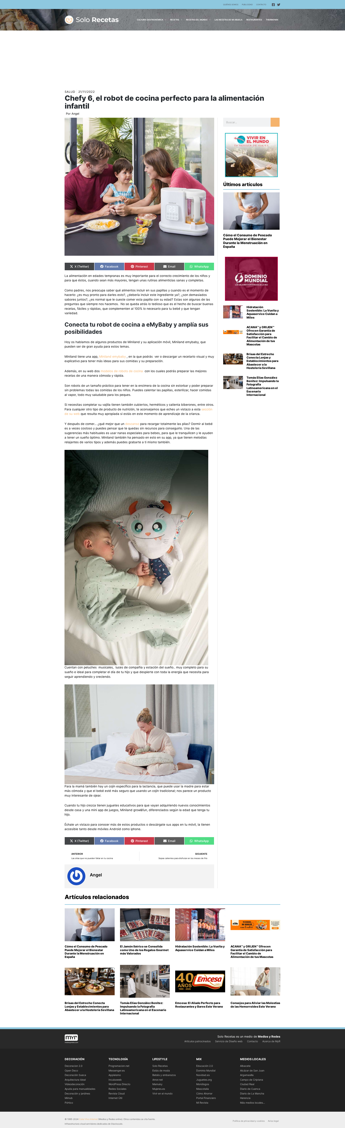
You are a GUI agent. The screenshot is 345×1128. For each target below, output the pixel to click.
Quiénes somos (230, 4)
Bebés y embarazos (164, 1074)
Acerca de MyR (271, 1041)
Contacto (261, 4)
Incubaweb (115, 1079)
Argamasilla (247, 1074)
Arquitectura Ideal (75, 1079)
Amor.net (157, 1079)
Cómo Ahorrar (204, 1093)
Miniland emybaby (112, 356)
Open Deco (71, 1070)
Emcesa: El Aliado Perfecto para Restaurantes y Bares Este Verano (199, 1004)
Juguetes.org (204, 1079)
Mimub (69, 1097)
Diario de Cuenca (250, 1088)
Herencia (245, 1097)
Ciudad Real (247, 1084)
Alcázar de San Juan (252, 1070)
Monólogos (202, 1084)
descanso (132, 424)
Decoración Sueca (75, 1074)
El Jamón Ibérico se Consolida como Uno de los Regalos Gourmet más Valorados (144, 950)
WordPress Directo (119, 1084)
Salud (70, 91)
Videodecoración (74, 1084)
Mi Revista (202, 1102)
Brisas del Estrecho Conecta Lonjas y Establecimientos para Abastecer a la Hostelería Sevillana (262, 361)
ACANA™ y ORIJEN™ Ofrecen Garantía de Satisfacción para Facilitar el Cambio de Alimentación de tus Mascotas (262, 335)
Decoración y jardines (77, 1093)
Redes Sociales (117, 1088)
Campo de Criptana (251, 1079)
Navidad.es (203, 1074)
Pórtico (69, 1102)
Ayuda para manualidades (80, 1088)
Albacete (245, 1065)
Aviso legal (273, 1121)
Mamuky (157, 1084)
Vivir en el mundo (162, 1093)
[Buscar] (275, 122)
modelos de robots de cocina (122, 371)
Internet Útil (115, 1097)
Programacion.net (119, 1065)
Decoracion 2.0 (73, 1065)
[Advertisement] (172, 57)
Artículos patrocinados (197, 1041)
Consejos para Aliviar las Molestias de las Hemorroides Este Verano (255, 1004)
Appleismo (115, 1074)
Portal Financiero (206, 1097)
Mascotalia (202, 1088)
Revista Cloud (117, 1093)
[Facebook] (273, 4)
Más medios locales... (252, 1102)
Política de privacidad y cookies (249, 1121)
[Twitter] (278, 4)
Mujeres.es (158, 1088)
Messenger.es (117, 1070)
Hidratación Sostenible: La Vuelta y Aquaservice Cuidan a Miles (263, 312)
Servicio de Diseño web (229, 1041)
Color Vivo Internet (88, 1119)
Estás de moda (161, 1070)
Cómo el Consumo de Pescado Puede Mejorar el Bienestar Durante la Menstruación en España (247, 241)
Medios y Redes (269, 1036)
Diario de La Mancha (252, 1093)
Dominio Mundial (205, 1070)
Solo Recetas (160, 1065)
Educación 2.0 (204, 1065)
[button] (164, 20)
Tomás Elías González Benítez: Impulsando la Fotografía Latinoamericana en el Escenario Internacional (263, 386)
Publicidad (247, 4)
